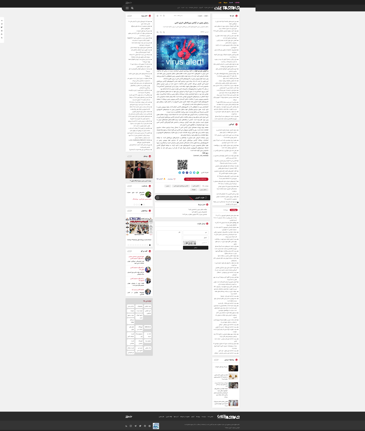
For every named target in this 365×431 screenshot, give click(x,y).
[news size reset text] (161, 32)
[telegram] (1, 24)
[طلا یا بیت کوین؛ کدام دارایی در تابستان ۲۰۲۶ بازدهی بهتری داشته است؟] (233, 376)
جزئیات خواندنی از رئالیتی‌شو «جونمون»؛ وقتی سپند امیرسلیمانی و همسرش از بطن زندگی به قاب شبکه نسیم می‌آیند (221, 393)
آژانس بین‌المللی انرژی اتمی (181, 186)
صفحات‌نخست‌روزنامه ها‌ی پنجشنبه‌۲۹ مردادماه (139, 240)
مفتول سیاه (148, 341)
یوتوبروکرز (140, 306)
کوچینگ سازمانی (140, 342)
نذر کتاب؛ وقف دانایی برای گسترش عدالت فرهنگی (136, 273)
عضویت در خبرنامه (185, 417)
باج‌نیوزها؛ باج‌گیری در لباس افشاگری (136, 293)
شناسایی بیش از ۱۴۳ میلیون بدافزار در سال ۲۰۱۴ (194, 214)
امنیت (200, 16)
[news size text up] (158, 32)
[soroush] (180, 172)
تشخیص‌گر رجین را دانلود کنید (199, 212)
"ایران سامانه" (228, 428)
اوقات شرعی (169, 417)
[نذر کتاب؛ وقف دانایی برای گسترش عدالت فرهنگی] (148, 271)
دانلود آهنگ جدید (139, 316)
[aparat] (1, 31)
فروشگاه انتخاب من (139, 328)
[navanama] (237, 3)
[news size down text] (164, 32)
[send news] (161, 16)
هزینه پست (139, 311)
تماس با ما (210, 417)
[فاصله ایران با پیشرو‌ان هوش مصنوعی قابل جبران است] (148, 282)
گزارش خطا (160, 179)
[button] (144, 204)
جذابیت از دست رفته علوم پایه (132, 192)
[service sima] (225, 3)
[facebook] (187, 172)
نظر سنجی (161, 417)
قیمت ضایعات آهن (131, 335)
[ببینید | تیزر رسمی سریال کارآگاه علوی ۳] (139, 169)
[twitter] (1, 28)
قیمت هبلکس (132, 342)
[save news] (164, 16)
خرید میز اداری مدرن (139, 349)
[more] (216, 360)
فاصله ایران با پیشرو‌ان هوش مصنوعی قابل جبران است (136, 284)
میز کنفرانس (131, 353)
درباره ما (204, 417)
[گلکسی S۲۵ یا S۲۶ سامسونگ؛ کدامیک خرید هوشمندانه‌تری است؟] (233, 403)
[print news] (157, 16)
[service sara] (231, 3)
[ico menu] (128, 8)
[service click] (220, 3)
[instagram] (1, 21)
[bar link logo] (128, 3)
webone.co (148, 327)
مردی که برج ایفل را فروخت (221, 367)
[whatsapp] (198, 172)
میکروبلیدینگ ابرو (139, 335)
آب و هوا (176, 417)
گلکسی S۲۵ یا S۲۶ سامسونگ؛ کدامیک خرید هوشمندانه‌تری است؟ (221, 404)
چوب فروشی (148, 306)
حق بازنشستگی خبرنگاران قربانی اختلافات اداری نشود (136, 262)
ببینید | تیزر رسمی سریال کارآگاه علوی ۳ (140, 181)
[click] (227, 8)
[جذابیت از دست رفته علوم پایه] (144, 194)
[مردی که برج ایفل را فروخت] (233, 368)
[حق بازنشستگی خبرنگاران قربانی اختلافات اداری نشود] (148, 260)
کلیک (206, 16)
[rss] (1, 38)
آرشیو (192, 417)
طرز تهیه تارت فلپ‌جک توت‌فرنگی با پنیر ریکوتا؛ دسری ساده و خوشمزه (225, 203)
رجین (167, 186)
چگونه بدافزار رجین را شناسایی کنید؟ (197, 209)
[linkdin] (183, 172)
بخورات (132, 311)
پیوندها (198, 417)
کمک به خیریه (149, 335)
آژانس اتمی (196, 186)
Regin (194, 190)
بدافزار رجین (203, 190)
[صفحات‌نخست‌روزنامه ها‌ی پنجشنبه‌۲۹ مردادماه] (139, 226)
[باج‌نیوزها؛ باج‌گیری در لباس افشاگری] (148, 292)
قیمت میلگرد (130, 348)
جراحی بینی (131, 306)
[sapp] (1, 34)
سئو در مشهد (131, 315)
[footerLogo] (228, 416)
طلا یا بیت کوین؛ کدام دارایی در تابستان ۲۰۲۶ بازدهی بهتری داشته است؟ (221, 377)
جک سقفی (148, 348)
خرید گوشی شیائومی (148, 312)
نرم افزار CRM (132, 321)
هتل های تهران (131, 328)
